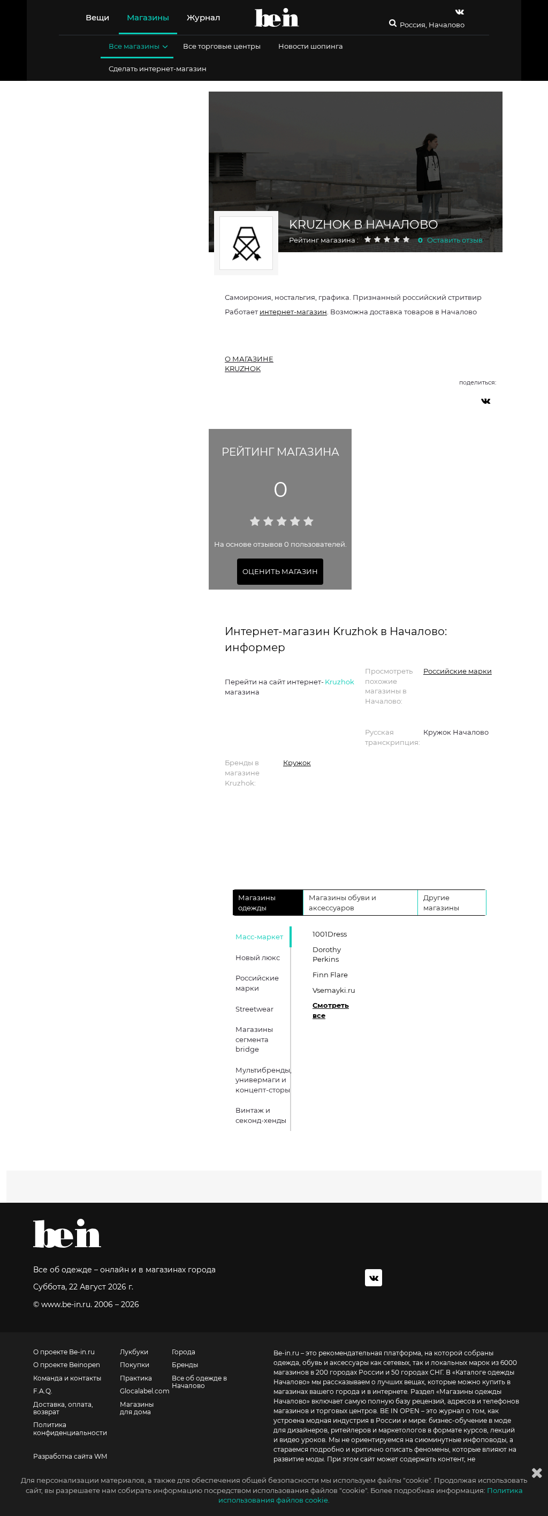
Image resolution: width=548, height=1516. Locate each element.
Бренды (185, 1365)
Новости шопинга (310, 46)
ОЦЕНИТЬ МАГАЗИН (280, 571)
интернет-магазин (293, 311)
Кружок (297, 762)
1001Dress (330, 934)
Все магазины (134, 46)
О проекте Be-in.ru (64, 1352)
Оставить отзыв (455, 240)
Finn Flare (330, 974)
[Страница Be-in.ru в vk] (459, 11)
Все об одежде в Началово (199, 1382)
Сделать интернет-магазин (158, 68)
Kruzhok (339, 681)
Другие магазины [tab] (441, 902)
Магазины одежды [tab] (257, 902)
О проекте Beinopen (66, 1365)
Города (183, 1352)
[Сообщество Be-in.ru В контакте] (373, 1277)
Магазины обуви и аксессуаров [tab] (342, 902)
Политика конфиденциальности (70, 1428)
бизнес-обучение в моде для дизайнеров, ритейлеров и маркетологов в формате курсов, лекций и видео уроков (394, 1430)
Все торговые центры (222, 46)
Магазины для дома (137, 1408)
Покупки (134, 1365)
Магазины (148, 17)
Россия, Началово (432, 25)
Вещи (97, 17)
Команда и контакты (67, 1378)
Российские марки (457, 671)
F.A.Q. (42, 1391)
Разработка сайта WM (70, 1456)
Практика (136, 1378)
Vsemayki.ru (334, 990)
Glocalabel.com (145, 1391)
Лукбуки (134, 1352)
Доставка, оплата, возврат (63, 1408)
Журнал (203, 17)
